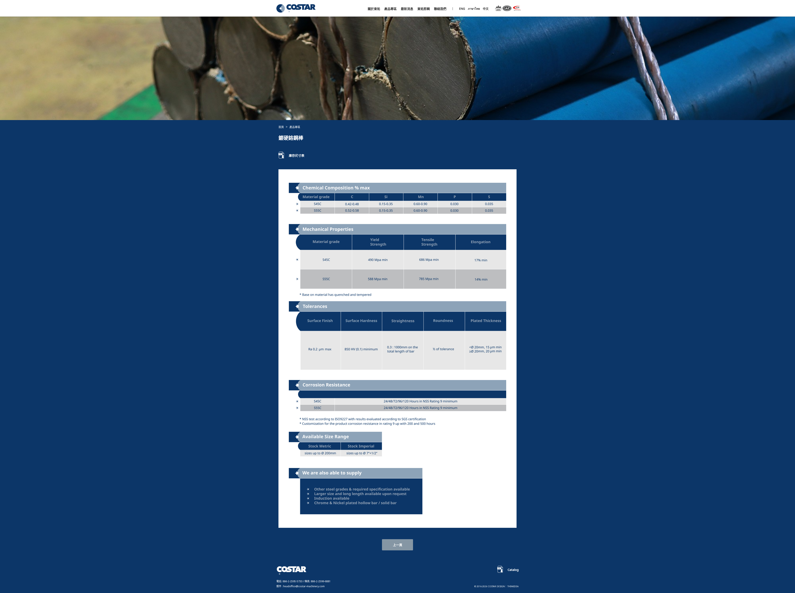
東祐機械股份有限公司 (296, 8)
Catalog (513, 570)
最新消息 (407, 9)
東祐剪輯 (423, 9)
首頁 (281, 127)
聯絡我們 (440, 9)
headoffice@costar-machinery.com (304, 586)
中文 (486, 9)
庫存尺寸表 (296, 155)
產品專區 (390, 9)
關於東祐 (374, 9)
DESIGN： (502, 586)
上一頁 (397, 545)
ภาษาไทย (474, 9)
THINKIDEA (513, 586)
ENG (462, 9)
